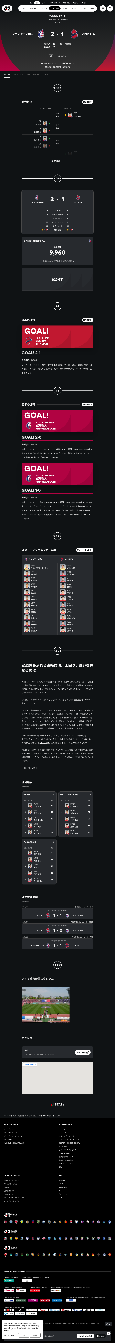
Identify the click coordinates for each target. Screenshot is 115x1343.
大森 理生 (68, 44)
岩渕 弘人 (47, 44)
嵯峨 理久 (77, 699)
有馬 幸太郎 (78, 750)
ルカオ (31, 750)
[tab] (7, 74)
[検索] (110, 8)
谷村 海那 (52, 739)
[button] (103, 8)
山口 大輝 (89, 750)
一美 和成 (40, 750)
